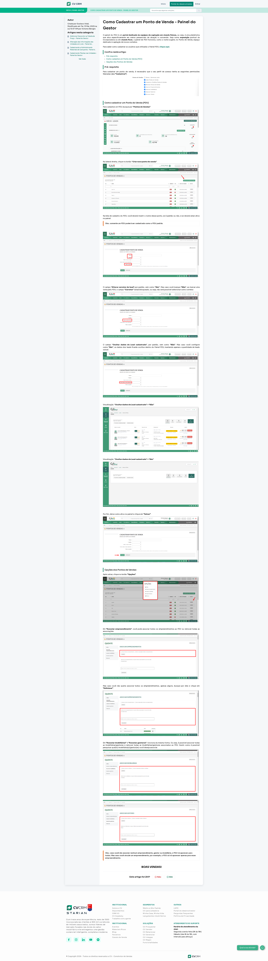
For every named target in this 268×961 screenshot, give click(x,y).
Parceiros (116, 935)
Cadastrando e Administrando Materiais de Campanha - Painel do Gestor (83, 49)
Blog (114, 932)
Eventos (115, 927)
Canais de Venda (119, 937)
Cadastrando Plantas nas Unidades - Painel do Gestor (83, 54)
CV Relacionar (149, 932)
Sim (171, 877)
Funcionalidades (150, 942)
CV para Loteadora (151, 911)
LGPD (176, 908)
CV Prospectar (149, 927)
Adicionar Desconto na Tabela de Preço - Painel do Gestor (82, 37)
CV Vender (147, 929)
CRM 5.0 (115, 913)
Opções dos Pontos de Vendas (119, 62)
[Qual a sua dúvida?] (262, 947)
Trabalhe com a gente (121, 919)
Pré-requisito (112, 56)
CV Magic (147, 940)
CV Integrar (148, 937)
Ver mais (82, 59)
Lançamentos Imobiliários (154, 916)
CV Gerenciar (149, 935)
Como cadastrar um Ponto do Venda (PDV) (124, 59)
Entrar (197, 4)
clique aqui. (164, 47)
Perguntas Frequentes (183, 913)
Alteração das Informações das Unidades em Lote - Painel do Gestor (81, 43)
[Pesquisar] (199, 10)
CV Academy (117, 916)
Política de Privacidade (184, 916)
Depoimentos (118, 911)
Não (159, 877)
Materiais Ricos (119, 929)
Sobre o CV (117, 908)
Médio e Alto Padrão (152, 908)
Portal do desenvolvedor (181, 4)
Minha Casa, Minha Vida (153, 913)
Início (163, 4)
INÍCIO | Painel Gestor (75, 10)
